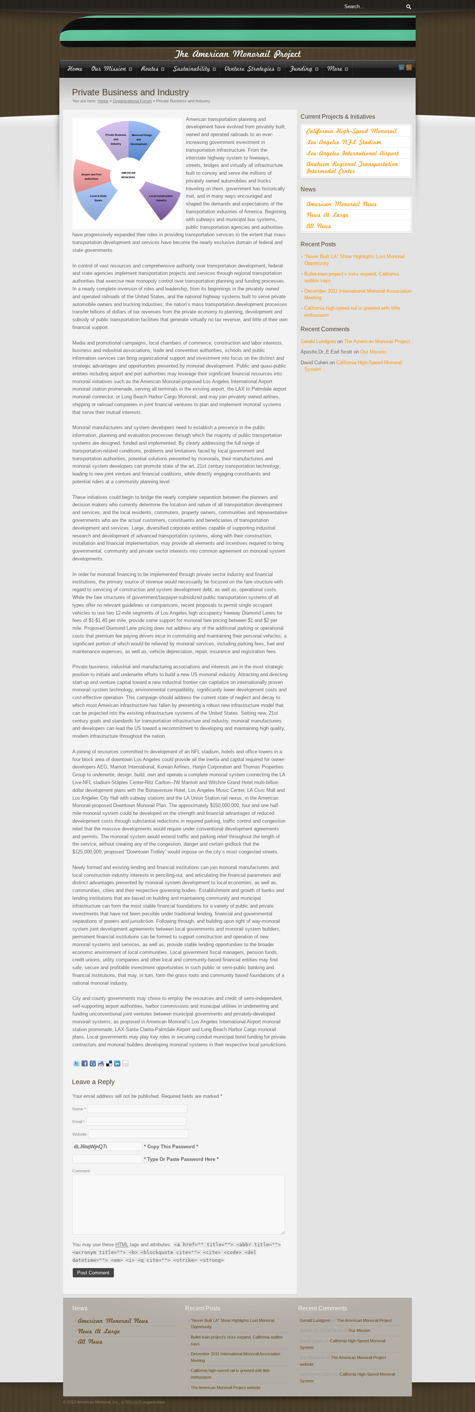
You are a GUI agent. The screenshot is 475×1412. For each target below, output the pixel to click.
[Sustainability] (194, 69)
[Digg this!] (93, 1064)
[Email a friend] (125, 1064)
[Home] (75, 69)
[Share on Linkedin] (117, 1064)
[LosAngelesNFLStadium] (356, 142)
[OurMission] (112, 69)
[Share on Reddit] (101, 1064)
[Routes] (153, 69)
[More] (338, 69)
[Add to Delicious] (109, 1064)
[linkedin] (401, 67)
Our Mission (373, 352)
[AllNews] (356, 225)
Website (79, 1134)
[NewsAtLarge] (356, 215)
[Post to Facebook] (85, 1064)
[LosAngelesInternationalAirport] (356, 153)
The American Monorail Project (377, 341)
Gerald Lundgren (318, 341)
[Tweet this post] (76, 1064)
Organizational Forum (132, 101)
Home (103, 101)
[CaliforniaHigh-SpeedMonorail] (356, 131)
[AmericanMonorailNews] (356, 204)
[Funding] (304, 69)
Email (78, 1121)
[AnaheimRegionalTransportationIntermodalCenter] (356, 168)
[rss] (409, 67)
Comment (81, 1171)
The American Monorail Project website (226, 1387)
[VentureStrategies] (252, 69)
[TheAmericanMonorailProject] (237, 53)
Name (79, 1109)
